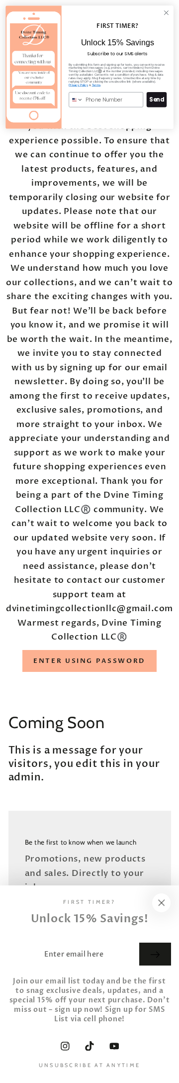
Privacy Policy (78, 85)
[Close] (162, 903)
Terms (96, 85)
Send (156, 100)
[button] (89, 661)
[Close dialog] (167, 13)
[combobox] (76, 100)
